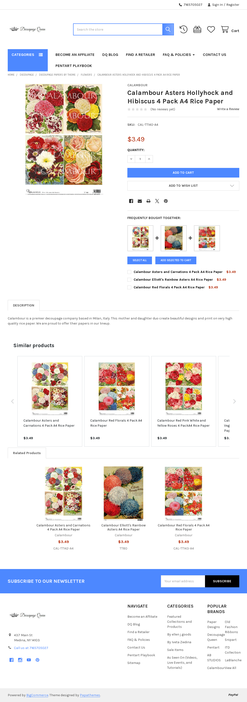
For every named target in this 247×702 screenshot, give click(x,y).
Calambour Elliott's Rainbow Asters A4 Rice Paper (173, 280)
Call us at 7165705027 (31, 648)
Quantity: (135, 150)
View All (230, 668)
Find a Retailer (140, 54)
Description (23, 305)
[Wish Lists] (212, 29)
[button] (183, 186)
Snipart (231, 640)
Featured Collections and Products (179, 622)
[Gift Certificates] (198, 29)
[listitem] (49, 401)
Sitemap (133, 663)
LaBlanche (233, 660)
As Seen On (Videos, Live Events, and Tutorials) (182, 663)
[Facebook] (131, 201)
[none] (64, 139)
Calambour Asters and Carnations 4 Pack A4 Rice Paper (178, 272)
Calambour (216, 668)
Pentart (213, 647)
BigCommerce (37, 695)
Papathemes (90, 695)
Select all (140, 260)
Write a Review (228, 109)
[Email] (140, 201)
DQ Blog (110, 54)
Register (232, 5)
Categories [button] (23, 54)
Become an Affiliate (75, 54)
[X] (157, 201)
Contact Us (214, 54)
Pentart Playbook (73, 65)
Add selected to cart (176, 260)
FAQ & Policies (177, 54)
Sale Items (175, 650)
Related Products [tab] (27, 453)
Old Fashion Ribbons (231, 627)
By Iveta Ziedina (179, 642)
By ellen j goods (179, 634)
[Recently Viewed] (184, 29)
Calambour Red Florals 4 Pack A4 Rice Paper (169, 287)
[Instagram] (20, 660)
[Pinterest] (166, 201)
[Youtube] (29, 660)
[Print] (148, 201)
